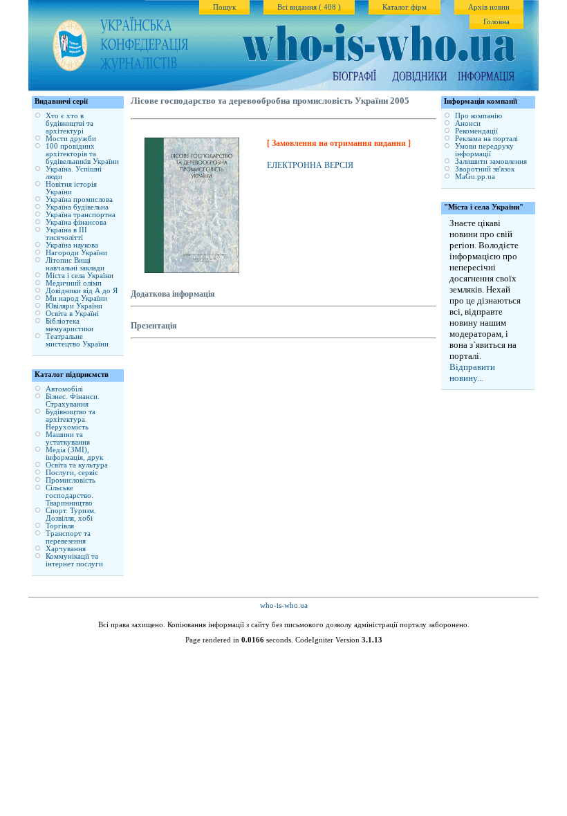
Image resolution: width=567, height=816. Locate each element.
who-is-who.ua (284, 605)
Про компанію (478, 116)
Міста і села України (79, 275)
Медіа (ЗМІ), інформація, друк (74, 453)
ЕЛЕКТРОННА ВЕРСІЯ (310, 165)
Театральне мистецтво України (77, 340)
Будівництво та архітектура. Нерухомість (70, 419)
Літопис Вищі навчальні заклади (75, 264)
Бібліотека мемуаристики (69, 325)
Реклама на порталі (486, 138)
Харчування (66, 549)
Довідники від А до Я (82, 291)
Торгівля (60, 526)
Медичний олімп (74, 283)
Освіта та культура (77, 465)
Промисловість (70, 480)
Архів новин (489, 7)
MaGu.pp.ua (475, 176)
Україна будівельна (77, 207)
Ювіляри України (74, 306)
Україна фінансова (76, 222)
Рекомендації (476, 131)
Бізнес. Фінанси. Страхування (73, 400)
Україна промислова (79, 199)
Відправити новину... (472, 372)
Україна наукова (72, 245)
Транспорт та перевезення (68, 537)
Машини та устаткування (68, 438)
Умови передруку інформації (484, 150)
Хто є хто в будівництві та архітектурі (69, 123)
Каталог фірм (404, 7)
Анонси (468, 123)
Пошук (224, 7)
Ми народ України (76, 298)
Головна (496, 22)
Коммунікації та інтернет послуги (74, 560)
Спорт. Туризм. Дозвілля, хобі (71, 514)
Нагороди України (76, 253)
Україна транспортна (80, 215)
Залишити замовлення (491, 161)
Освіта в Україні (72, 313)
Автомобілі (64, 389)
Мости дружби (71, 138)
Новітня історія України (71, 188)
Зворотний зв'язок (484, 169)
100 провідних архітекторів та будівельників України (82, 153)
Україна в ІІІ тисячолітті (66, 233)
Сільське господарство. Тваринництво (69, 495)
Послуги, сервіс (72, 472)
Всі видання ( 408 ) (309, 7)
